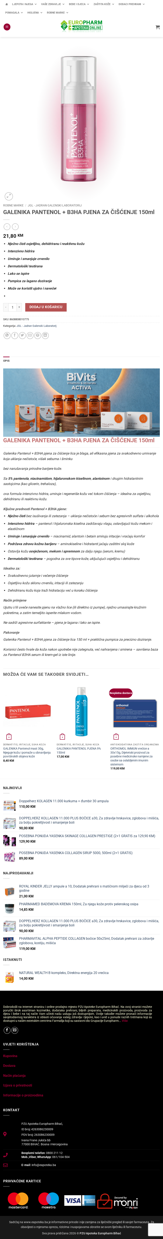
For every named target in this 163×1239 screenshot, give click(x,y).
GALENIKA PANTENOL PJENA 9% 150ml (79, 750)
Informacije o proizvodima (23, 1095)
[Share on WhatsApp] (7, 335)
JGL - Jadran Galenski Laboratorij (55, 205)
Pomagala (12, 12)
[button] (7, 26)
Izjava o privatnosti (17, 1085)
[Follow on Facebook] (7, 1030)
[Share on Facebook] (14, 335)
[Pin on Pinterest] (37, 335)
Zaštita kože (102, 4)
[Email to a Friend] (30, 335)
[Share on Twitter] (22, 335)
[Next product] (7, 226)
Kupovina (10, 1056)
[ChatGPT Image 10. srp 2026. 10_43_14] (81, 402)
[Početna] (6, 4)
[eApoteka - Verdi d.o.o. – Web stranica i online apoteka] (81, 27)
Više (125, 1020)
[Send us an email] (14, 1030)
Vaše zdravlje (51, 4)
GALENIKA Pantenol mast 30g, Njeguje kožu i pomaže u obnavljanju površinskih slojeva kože (27, 752)
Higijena (33, 12)
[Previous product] (15, 226)
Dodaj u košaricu (46, 307)
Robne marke (56, 12)
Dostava (9, 1066)
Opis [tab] (6, 360)
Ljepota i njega (22, 4)
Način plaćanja (14, 1076)
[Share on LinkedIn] (45, 335)
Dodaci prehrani (130, 4)
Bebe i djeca (77, 4)
